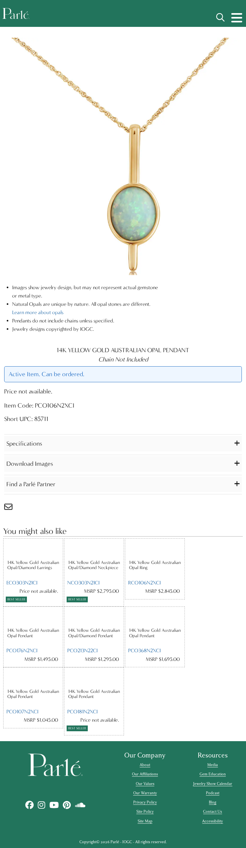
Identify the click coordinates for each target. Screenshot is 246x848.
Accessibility (212, 821)
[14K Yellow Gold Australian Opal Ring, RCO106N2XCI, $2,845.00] (155, 549)
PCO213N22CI (82, 650)
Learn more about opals (37, 312)
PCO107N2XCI (22, 712)
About (145, 764)
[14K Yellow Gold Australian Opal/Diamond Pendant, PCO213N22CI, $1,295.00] (94, 617)
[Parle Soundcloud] (80, 805)
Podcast (212, 793)
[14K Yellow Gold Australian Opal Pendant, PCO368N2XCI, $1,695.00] (155, 617)
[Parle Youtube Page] (54, 805)
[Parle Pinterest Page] (67, 805)
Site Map (145, 821)
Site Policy (145, 811)
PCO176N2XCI (21, 650)
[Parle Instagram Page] (41, 805)
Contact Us (212, 811)
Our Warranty (145, 793)
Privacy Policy (145, 802)
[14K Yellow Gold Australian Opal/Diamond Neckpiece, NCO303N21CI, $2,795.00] (94, 549)
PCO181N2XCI (82, 712)
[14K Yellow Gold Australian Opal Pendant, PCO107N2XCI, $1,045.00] (33, 678)
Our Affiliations (145, 774)
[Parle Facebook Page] (29, 805)
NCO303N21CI (83, 583)
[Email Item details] (11, 508)
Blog (212, 802)
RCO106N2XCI (144, 583)
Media (212, 764)
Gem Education (213, 774)
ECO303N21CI (21, 583)
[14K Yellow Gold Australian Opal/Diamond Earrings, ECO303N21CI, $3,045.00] (33, 549)
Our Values (145, 783)
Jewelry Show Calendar (212, 783)
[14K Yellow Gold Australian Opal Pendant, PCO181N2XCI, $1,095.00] (94, 678)
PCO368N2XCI (144, 650)
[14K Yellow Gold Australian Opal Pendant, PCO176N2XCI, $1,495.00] (33, 617)
